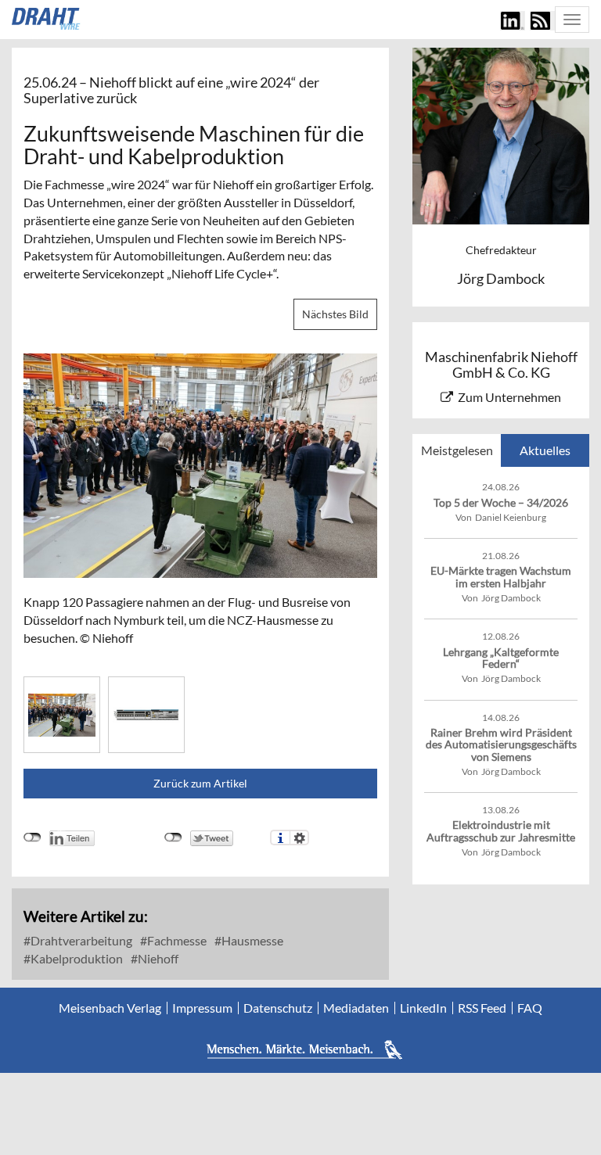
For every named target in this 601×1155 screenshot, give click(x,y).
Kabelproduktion (75, 958)
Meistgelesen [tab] (457, 450)
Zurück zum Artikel (200, 783)
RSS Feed (482, 1008)
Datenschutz (277, 1008)
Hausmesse (251, 940)
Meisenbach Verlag (110, 1008)
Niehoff (156, 958)
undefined (32, 837)
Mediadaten (356, 1008)
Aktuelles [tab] (545, 450)
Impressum (202, 1008)
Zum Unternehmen (509, 396)
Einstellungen (299, 837)
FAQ (529, 1008)
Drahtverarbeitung (80, 940)
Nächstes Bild (335, 314)
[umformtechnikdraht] (47, 19)
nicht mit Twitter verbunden (173, 837)
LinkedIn (423, 1008)
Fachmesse (176, 940)
